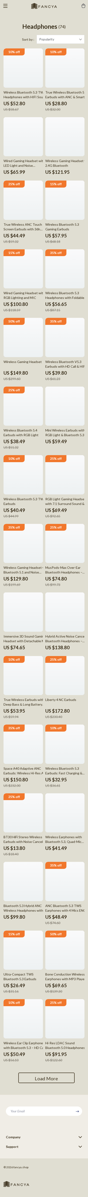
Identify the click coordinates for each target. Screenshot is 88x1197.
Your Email (18, 1111)
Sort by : (28, 39)
